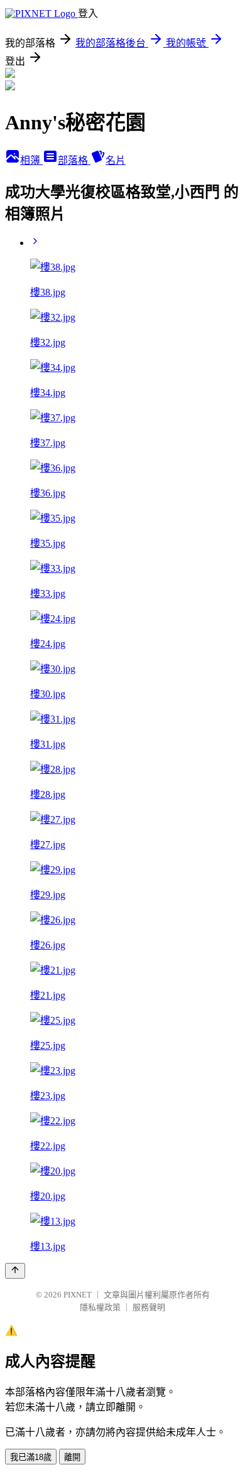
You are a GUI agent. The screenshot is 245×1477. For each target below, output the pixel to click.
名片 (116, 160)
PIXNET (77, 1294)
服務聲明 (149, 1307)
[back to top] (15, 1271)
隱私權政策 (100, 1307)
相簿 (31, 160)
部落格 (74, 160)
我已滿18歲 (31, 1457)
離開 (72, 1457)
